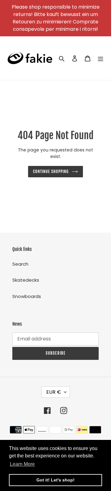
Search (20, 264)
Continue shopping (51, 171)
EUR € (53, 392)
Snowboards (26, 296)
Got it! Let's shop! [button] (55, 479)
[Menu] (100, 58)
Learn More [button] (22, 464)
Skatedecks (25, 280)
